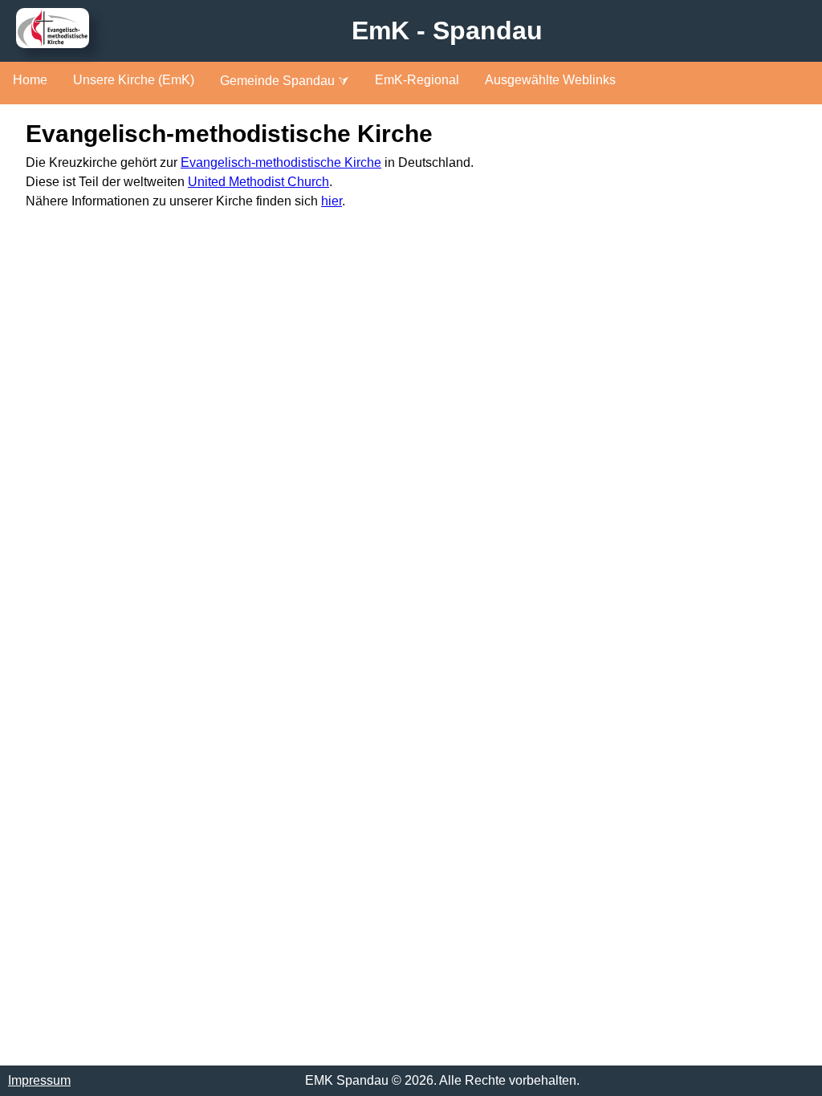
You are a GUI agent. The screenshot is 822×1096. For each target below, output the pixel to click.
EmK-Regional (417, 80)
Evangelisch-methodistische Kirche (281, 162)
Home (30, 80)
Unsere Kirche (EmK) (133, 80)
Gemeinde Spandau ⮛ (284, 80)
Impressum (39, 1080)
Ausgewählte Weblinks (550, 80)
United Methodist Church (258, 182)
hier (331, 201)
